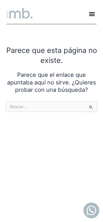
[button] (92, 14)
